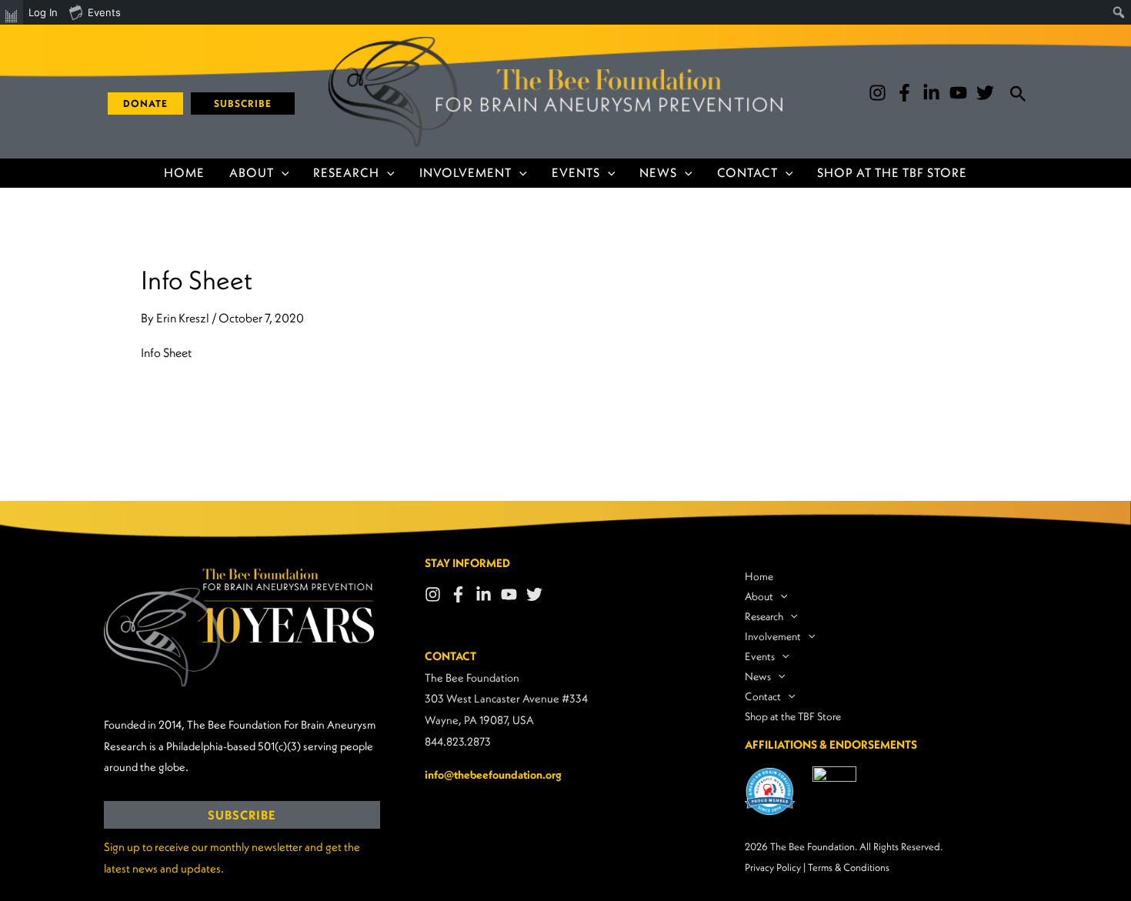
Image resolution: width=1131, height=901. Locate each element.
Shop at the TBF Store (892, 172)
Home (184, 172)
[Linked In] (483, 594)
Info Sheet (166, 352)
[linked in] (931, 93)
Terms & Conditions (848, 867)
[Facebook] (904, 93)
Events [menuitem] (104, 12)
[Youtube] (958, 93)
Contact (747, 172)
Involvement (465, 172)
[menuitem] (11, 12)
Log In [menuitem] (43, 12)
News (658, 172)
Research (346, 172)
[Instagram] (877, 93)
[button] (139, 103)
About (251, 172)
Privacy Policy (773, 867)
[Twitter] (985, 93)
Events (576, 172)
